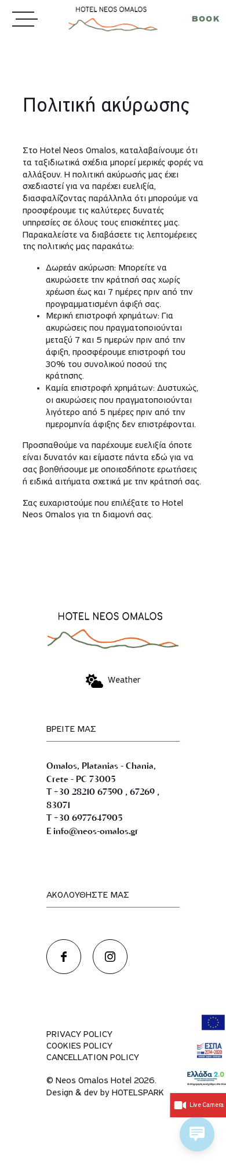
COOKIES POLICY (79, 1046)
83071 (58, 804)
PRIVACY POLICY (79, 1034)
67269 (142, 791)
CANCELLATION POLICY (92, 1057)
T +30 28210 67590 (84, 791)
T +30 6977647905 (84, 817)
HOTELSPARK (138, 1093)
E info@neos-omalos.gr (92, 830)
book (205, 19)
